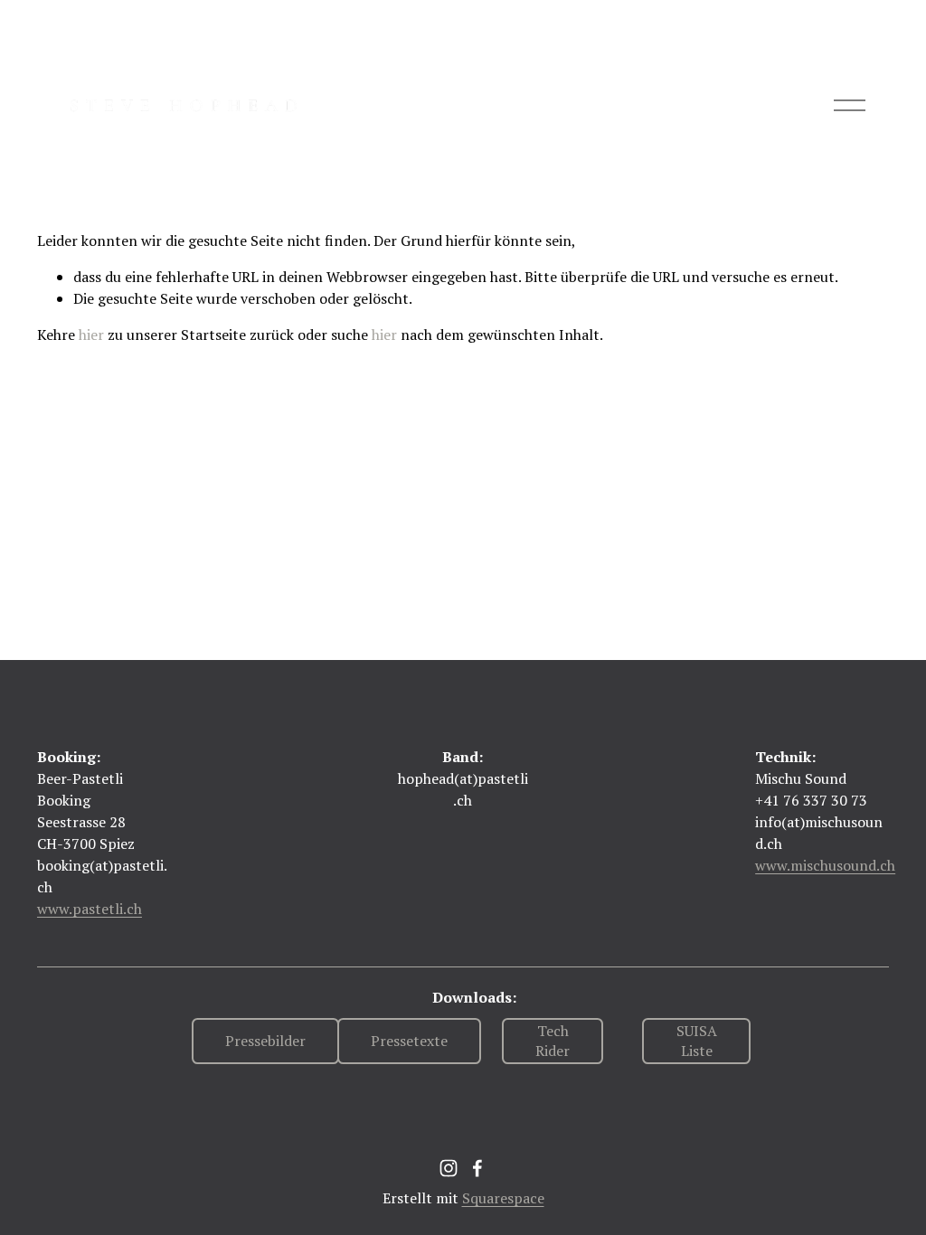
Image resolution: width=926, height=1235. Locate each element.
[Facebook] (477, 1168)
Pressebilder (265, 1041)
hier (91, 334)
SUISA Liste (696, 1041)
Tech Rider (552, 1041)
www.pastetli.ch (89, 909)
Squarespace (503, 1198)
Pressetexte (409, 1041)
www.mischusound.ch (825, 865)
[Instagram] (448, 1168)
